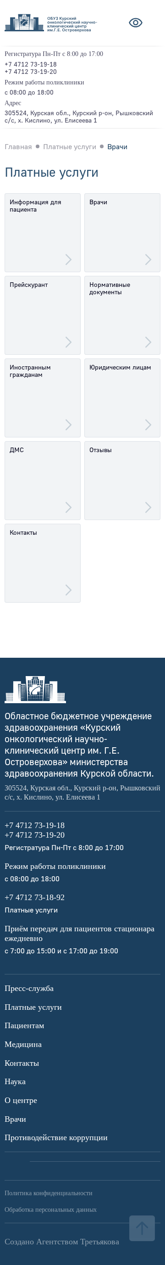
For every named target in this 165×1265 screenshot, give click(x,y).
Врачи (15, 1119)
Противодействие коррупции (56, 1137)
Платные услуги (33, 1007)
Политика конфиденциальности (49, 1193)
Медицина (23, 1044)
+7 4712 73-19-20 (31, 71)
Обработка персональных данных (51, 1209)
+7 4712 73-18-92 (35, 897)
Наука (15, 1081)
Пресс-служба (29, 988)
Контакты (22, 1063)
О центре (21, 1100)
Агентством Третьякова (77, 1241)
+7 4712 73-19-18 (31, 64)
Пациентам (24, 1025)
